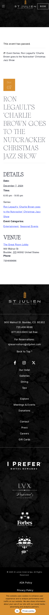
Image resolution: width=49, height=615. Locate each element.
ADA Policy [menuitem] (25, 582)
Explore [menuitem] (24, 398)
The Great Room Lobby (16, 244)
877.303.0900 (19, 332)
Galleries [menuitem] (24, 376)
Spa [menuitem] (24, 387)
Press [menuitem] (24, 427)
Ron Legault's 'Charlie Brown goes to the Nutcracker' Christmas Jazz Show (22, 211)
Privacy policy (28, 611)
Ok (17, 611)
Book (43, 6)
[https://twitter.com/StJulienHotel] (33, 363)
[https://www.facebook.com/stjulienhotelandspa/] (18, 363)
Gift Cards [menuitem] (24, 439)
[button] (7, 6)
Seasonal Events (29, 226)
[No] (45, 603)
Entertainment (11, 226)
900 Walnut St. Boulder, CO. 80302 (24, 322)
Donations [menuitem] (24, 410)
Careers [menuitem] (24, 433)
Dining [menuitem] (24, 381)
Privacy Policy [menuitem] (25, 590)
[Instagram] (26, 363)
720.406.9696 (24, 327)
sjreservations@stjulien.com (24, 344)
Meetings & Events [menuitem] (24, 404)
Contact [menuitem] (24, 421)
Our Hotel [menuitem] (24, 370)
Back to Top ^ (24, 351)
